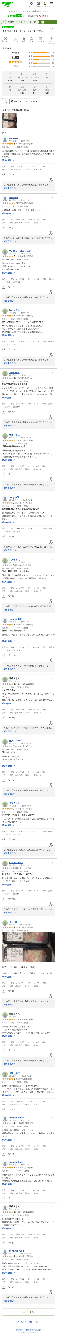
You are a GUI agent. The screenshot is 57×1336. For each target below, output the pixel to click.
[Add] (51, 29)
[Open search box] (5, 101)
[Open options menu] (53, 138)
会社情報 (20, 1330)
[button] (9, 120)
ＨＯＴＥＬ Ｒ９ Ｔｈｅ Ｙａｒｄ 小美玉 (22, 31)
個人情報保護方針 (33, 1330)
